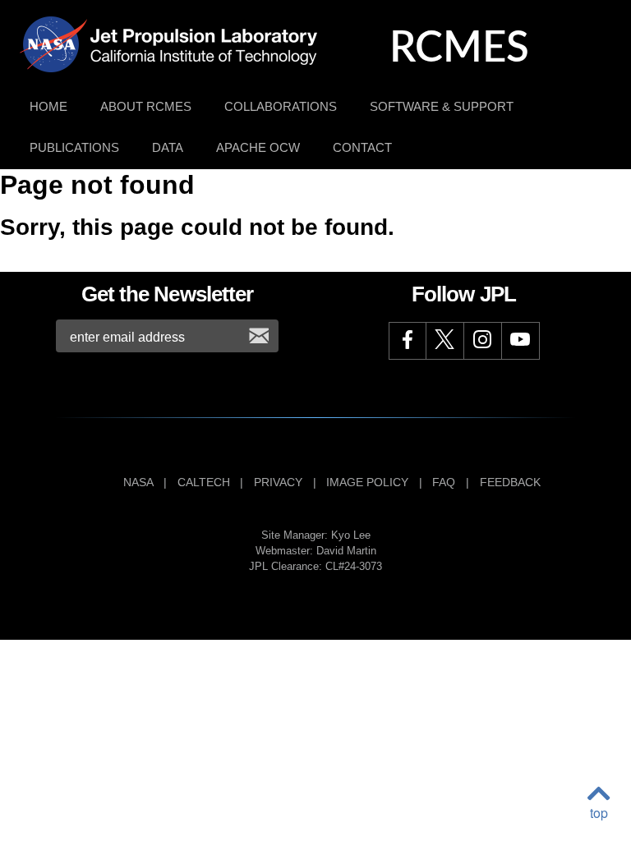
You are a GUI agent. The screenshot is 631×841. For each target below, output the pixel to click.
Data (167, 147)
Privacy (278, 482)
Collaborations (280, 106)
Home (48, 106)
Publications (74, 147)
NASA (138, 482)
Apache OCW (258, 147)
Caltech (203, 482)
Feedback (510, 482)
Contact (362, 147)
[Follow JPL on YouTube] (521, 341)
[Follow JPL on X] (445, 341)
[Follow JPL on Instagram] (483, 341)
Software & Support (442, 106)
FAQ (443, 482)
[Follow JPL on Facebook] (407, 341)
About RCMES (145, 106)
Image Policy (367, 482)
